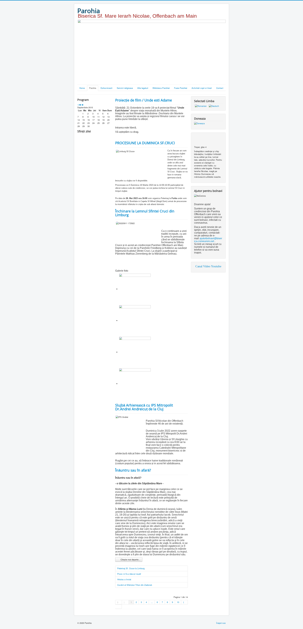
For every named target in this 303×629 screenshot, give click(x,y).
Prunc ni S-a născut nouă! (129, 573)
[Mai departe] (184, 602)
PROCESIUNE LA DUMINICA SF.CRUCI (145, 142)
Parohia (92, 87)
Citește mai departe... (130, 559)
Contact (219, 87)
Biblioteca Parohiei (161, 87)
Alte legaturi (142, 87)
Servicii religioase (125, 87)
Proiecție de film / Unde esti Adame (143, 100)
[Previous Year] (78, 104)
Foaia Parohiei (180, 87)
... (152, 602)
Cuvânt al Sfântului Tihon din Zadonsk (134, 584)
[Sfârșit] (118, 606)
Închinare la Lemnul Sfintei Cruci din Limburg (144, 213)
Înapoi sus (221, 622)
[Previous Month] (79, 104)
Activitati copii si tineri (202, 87)
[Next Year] (81, 104)
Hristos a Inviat (124, 579)
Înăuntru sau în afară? (133, 470)
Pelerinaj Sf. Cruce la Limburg (131, 568)
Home (82, 87)
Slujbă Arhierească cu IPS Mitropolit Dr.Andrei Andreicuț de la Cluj (144, 407)
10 (178, 602)
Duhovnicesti (106, 87)
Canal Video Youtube (208, 266)
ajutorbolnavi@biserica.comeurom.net (208, 240)
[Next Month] (83, 104)
